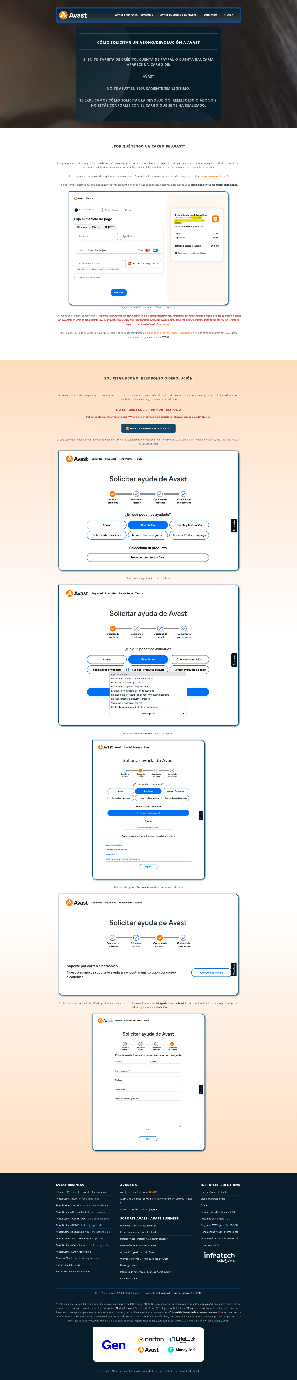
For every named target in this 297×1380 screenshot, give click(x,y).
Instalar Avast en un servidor (152, 1238)
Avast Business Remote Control (72, 1211)
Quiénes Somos (209, 1191)
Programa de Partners (212, 1218)
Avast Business (70, 1185)
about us (224, 1191)
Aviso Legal (207, 1238)
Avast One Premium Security (169, 1198)
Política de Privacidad (226, 1238)
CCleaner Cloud (64, 1258)
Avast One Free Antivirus (133, 1191)
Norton (120, 1308)
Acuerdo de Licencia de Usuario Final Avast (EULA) (173, 1292)
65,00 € (147, 1198)
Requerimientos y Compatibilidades (139, 1232)
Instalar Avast (127, 1238)
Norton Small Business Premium (73, 1271)
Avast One (129, 1185)
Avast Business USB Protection (72, 1225)
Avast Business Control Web (71, 1218)
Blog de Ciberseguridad (213, 1198)
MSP (228, 1218)
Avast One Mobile (129, 1209)
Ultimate (60, 1191)
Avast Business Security (68, 1205)
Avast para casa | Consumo (134, 14)
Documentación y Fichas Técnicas (138, 1225)
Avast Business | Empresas (178, 14)
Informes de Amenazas (132, 1271)
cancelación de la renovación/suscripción (169, 332)
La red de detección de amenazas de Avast (194, 1312)
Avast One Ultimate (130, 1198)
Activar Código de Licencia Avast (137, 1252)
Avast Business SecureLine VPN (72, 1231)
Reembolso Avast (129, 1278)
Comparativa (99, 1191)
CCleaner (190, 1308)
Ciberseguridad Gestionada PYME (218, 1211)
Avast (131, 1308)
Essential (84, 1191)
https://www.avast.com (213, 176)
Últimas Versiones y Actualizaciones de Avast (144, 1258)
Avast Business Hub (66, 1198)
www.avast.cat (208, 1245)
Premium (72, 1191)
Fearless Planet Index (158, 1271)
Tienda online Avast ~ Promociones (219, 1231)
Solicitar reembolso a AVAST (148, 428)
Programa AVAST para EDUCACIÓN (219, 1225)
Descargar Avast (128, 1265)
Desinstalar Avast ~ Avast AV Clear (138, 1245)
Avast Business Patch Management (74, 1238)
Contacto (210, 14)
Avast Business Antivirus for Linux (74, 1251)
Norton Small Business (68, 1264)
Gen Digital (127, 1303)
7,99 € (154, 1209)
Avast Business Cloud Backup (71, 1245)
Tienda (228, 14)
